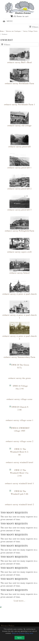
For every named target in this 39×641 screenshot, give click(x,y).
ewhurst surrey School (20, 272)
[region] (19, 625)
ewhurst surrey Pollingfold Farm (19, 230)
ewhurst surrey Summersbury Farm (19, 357)
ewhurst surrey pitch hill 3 (20, 209)
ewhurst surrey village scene (19, 399)
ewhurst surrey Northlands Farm (19, 83)
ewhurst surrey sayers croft (19, 251)
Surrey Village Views (30, 31)
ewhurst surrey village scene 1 (19, 420)
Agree (19, 638)
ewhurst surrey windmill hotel (19, 462)
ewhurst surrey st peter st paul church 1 (19, 316)
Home (2, 31)
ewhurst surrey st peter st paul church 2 (19, 337)
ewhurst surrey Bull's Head (19, 62)
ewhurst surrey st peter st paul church (19, 294)
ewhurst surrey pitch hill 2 (20, 188)
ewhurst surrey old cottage (20, 125)
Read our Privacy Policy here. (23, 633)
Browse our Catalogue (13, 31)
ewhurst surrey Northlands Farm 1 (19, 104)
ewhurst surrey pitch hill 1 (20, 167)
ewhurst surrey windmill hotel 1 (19, 483)
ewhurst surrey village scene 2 (19, 441)
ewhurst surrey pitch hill (19, 146)
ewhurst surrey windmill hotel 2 (19, 504)
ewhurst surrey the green (19, 378)
